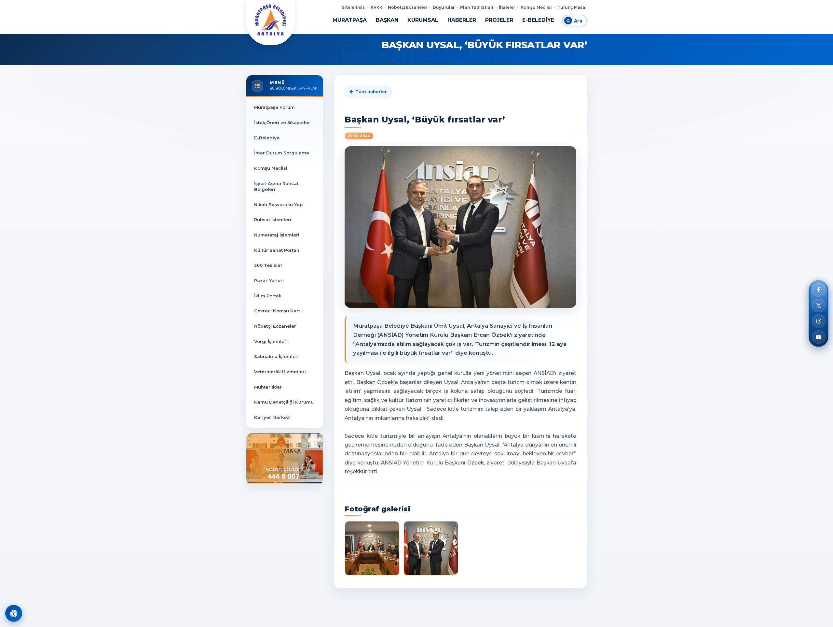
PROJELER (499, 20)
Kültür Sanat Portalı (276, 250)
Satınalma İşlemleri (276, 356)
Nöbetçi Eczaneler (407, 7)
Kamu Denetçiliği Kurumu (284, 402)
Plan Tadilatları (476, 7)
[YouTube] (819, 337)
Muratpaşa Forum (274, 107)
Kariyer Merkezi (272, 417)
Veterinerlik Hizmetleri (280, 371)
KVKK (376, 7)
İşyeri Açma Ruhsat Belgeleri (276, 186)
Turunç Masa (571, 7)
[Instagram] (819, 321)
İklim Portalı (267, 295)
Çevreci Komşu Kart (277, 310)
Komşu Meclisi (536, 7)
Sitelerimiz (353, 7)
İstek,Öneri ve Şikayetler (282, 122)
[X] (819, 305)
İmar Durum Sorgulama (281, 152)
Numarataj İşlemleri (276, 234)
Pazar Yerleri (269, 280)
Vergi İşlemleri (271, 341)
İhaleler (507, 7)
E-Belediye (267, 137)
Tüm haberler (371, 91)
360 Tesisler (268, 265)
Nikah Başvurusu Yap (278, 204)
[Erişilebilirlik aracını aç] (13, 613)
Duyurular (444, 7)
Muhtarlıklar (268, 387)
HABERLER (461, 20)
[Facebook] (819, 290)
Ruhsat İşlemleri (272, 219)
